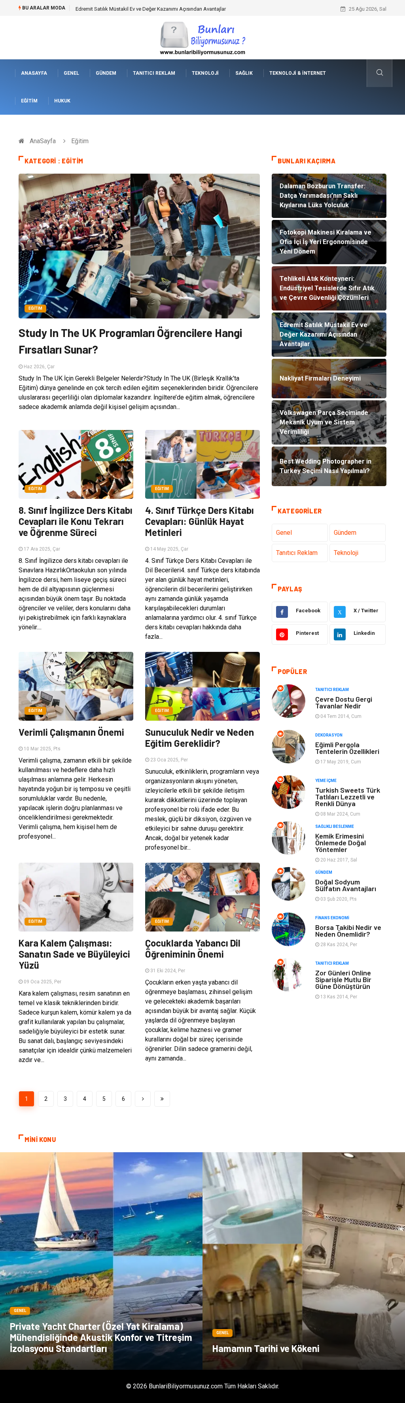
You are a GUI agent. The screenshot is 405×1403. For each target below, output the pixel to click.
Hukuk (62, 101)
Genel (71, 73)
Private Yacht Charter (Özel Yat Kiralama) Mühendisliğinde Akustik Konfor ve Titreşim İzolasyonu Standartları (101, 1337)
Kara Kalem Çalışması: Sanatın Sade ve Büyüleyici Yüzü (74, 954)
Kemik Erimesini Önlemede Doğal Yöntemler (340, 842)
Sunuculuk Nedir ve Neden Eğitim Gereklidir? (199, 737)
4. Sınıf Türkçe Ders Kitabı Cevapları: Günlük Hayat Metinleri (199, 521)
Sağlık (244, 73)
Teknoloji (205, 73)
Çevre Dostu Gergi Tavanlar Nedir (343, 702)
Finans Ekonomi (332, 918)
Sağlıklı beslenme (334, 826)
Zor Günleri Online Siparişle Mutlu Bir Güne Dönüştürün (343, 979)
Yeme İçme (326, 780)
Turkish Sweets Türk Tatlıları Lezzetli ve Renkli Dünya (347, 797)
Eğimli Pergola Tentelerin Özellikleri (347, 747)
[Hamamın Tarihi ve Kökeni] (303, 1261)
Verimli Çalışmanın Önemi (71, 732)
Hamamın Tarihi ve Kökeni (266, 1348)
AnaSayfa (34, 73)
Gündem (106, 73)
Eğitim (29, 101)
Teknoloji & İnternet (297, 73)
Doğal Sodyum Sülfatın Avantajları (345, 885)
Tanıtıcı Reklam (154, 73)
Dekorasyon (329, 735)
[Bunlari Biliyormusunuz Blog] (202, 37)
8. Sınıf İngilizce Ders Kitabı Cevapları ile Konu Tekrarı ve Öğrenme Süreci (75, 521)
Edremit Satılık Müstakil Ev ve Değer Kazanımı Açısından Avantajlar (151, 9)
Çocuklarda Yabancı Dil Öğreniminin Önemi (192, 948)
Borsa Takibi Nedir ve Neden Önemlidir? (348, 930)
